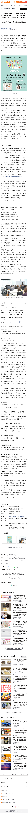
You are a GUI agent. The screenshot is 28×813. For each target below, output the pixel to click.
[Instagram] (15, 807)
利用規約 (4, 796)
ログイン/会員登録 (22, 2)
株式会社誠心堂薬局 (6, 28)
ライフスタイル (11, 554)
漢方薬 (6, 563)
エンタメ (6, 5)
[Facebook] (8, 567)
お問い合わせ (14, 578)
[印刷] (17, 567)
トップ (2, 774)
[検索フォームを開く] (14, 2)
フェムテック (11, 558)
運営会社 (4, 790)
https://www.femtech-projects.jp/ (13, 176)
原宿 (21, 561)
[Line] (14, 567)
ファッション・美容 (22, 5)
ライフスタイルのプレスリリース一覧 (15, 774)
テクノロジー (23, 558)
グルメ (11, 5)
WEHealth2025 (15, 561)
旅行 (15, 5)
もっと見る (23, 656)
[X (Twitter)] (11, 567)
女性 (25, 561)
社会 (2, 563)
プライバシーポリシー (7, 799)
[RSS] (18, 807)
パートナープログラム (7, 793)
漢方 (2, 561)
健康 (17, 558)
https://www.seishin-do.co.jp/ (16, 516)
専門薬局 (7, 561)
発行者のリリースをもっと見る (14, 648)
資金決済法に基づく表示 (8, 802)
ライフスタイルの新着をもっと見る (14, 712)
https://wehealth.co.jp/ (15, 322)
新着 (2, 5)
